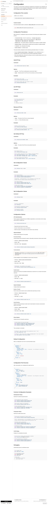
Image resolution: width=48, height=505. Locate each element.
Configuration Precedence (21, 32)
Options (16, 69)
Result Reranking (17, 302)
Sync (2, 25)
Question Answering (4, 23)
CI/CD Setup (17, 431)
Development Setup (18, 394)
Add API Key (17, 60)
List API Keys (18, 87)
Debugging (17, 445)
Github (10, 503)
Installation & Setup (4, 12)
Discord (4, 503)
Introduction (3, 10)
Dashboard (6, 501)
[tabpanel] (30, 19)
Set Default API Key (19, 134)
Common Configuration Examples (23, 392)
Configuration (3, 16)
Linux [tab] (18, 15)
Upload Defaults (18, 232)
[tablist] (18, 16)
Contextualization (17, 249)
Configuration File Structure (21, 363)
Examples (16, 75)
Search (6, 3)
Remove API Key (18, 107)
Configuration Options (20, 214)
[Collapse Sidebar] (11, 1)
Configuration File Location (21, 13)
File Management (3, 19)
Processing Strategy (18, 236)
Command (16, 62)
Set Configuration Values (21, 162)
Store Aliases (17, 317)
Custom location (18, 22)
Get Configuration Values (21, 191)
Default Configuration (20, 339)
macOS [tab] (15, 15)
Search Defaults (18, 285)
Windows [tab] (21, 15)
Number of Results (17, 289)
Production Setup (18, 411)
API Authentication (18, 217)
